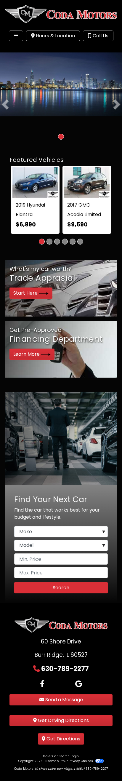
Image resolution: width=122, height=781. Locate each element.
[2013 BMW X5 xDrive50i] (100, 178)
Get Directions (62, 738)
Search (61, 587)
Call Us (100, 35)
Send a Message (63, 699)
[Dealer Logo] (61, 13)
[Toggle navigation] (16, 36)
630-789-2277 (65, 668)
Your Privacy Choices (77, 761)
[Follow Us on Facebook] (42, 684)
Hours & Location (55, 35)
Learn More (27, 354)
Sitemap (52, 761)
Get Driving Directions (63, 720)
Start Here (26, 293)
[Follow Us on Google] (78, 684)
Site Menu (23, 48)
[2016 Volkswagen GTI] (44, 184)
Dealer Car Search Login (60, 756)
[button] (5, 104)
